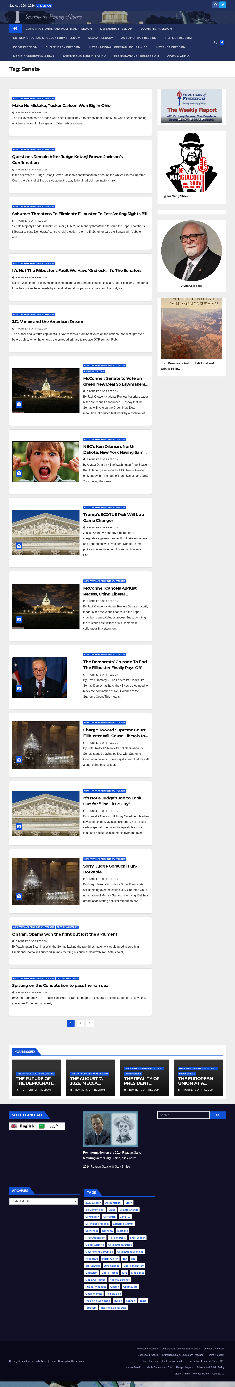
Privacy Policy (201, 1373)
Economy (107, 1230)
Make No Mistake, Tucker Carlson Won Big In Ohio (61, 105)
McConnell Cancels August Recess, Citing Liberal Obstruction (110, 594)
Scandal (130, 1300)
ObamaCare (130, 1286)
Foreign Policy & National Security (35, 1074)
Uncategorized (133, 1074)
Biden (129, 1202)
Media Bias (137, 1272)
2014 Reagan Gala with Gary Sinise (106, 1166)
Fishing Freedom (178, 38)
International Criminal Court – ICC (118, 47)
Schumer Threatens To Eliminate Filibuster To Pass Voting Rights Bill (79, 213)
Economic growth (123, 1223)
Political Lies (113, 1293)
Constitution (92, 1216)
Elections (122, 1230)
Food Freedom (25, 47)
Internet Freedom (171, 47)
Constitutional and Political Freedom (59, 28)
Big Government (94, 1209)
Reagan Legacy (100, 38)
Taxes (143, 1300)
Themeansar (77, 1361)
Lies (124, 1272)
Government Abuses (120, 1244)
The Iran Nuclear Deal (113, 1307)
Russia (118, 1300)
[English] (23, 1125)
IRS (133, 1258)
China (112, 1209)
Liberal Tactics (110, 1272)
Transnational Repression (136, 56)
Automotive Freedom (139, 38)
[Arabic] (51, 1125)
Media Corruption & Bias (33, 56)
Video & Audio (178, 56)
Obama (114, 1286)
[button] (215, 42)
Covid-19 (125, 1216)
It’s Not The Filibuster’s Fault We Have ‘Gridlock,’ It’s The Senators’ (77, 270)
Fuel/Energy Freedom (63, 47)
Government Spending (130, 1251)
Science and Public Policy (84, 56)
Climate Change (129, 1209)
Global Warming (94, 1244)
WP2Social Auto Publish (103, 1384)
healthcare (91, 1258)
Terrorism (90, 1307)
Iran (124, 1258)
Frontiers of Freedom (31, 112)
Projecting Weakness (97, 1300)
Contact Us (218, 1373)
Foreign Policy (117, 1237)
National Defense (120, 1279)
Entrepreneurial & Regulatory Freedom (46, 38)
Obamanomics (93, 1293)
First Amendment (95, 1237)
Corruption (109, 1216)
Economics (91, 1230)
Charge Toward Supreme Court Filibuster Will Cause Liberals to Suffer (114, 735)
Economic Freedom (156, 28)
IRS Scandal (92, 1265)
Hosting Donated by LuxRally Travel (28, 1361)
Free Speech (137, 1237)
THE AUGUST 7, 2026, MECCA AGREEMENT (86, 1083)
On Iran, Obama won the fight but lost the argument (64, 934)
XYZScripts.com (134, 1384)
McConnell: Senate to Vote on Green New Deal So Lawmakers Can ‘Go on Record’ (114, 384)
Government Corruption (99, 1251)
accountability (113, 1202)
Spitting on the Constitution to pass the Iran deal (60, 985)
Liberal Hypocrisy (134, 1265)
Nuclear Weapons (95, 1286)
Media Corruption (95, 1279)
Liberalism (91, 1272)
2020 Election (93, 1202)
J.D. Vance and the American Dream (47, 321)
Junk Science (111, 1265)
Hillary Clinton (110, 1258)
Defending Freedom (116, 28)
